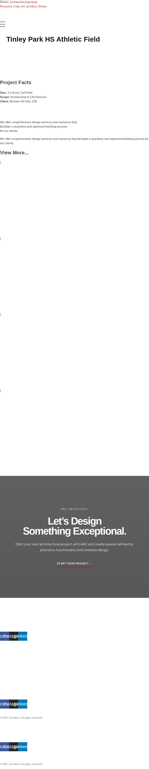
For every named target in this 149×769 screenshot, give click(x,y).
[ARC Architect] (25, 9)
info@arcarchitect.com (13, 621)
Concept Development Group (17, 649)
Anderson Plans (9, 653)
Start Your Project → (74, 563)
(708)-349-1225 (9, 625)
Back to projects (10, 470)
